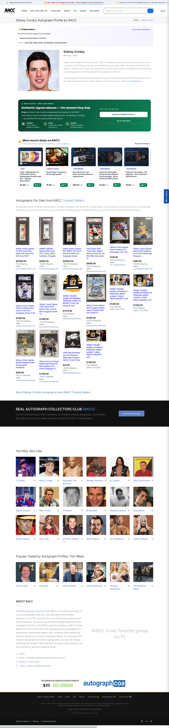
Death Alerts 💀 (125, 697)
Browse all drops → (143, 144)
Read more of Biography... (132, 81)
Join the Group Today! (132, 413)
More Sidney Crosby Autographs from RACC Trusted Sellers (53, 392)
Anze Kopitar (93, 539)
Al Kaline (67, 510)
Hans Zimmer (69, 586)
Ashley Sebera (140, 539)
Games (83, 11)
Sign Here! (94, 11)
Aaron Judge (46, 480)
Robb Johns (38, 43)
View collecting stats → (141, 29)
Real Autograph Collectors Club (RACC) (38, 611)
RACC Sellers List (39, 11)
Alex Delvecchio (141, 480)
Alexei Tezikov (23, 510)
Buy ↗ (37, 185)
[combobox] (126, 11)
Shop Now (56, 11)
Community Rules (95, 709)
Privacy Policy (84, 709)
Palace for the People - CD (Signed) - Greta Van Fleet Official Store (136, 174)
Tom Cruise (21, 586)
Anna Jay (44, 539)
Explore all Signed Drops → (123, 114)
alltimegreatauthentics (72, 318)
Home (24, 11)
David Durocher (61, 43)
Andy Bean (138, 510)
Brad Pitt (43, 586)
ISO (74, 11)
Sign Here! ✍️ (93, 697)
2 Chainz (20, 480)
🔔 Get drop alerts (124, 121)
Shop (60, 697)
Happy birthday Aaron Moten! (19, 2)
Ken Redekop (49, 43)
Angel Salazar (23, 539)
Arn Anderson (117, 539)
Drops (67, 11)
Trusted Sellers (73, 200)
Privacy (36, 721)
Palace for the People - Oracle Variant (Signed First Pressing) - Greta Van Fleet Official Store (108, 175)
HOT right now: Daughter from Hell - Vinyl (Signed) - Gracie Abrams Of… (74, 2)
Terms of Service (73, 709)
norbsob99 (119, 309)
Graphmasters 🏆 (109, 697)
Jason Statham (94, 586)
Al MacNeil (91, 510)
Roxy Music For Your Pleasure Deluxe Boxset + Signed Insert (83, 174)
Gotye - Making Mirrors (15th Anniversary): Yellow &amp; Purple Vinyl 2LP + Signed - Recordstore (30, 176)
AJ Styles (115, 480)
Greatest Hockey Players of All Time (33, 38)
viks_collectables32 (118, 265)
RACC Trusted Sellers (31, 662)
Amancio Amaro (118, 510)
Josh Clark (29, 43)
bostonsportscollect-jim (25, 269)
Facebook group (48, 647)
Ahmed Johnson (94, 480)
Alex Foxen (45, 510)
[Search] (150, 11)
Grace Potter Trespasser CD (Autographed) (56, 173)
